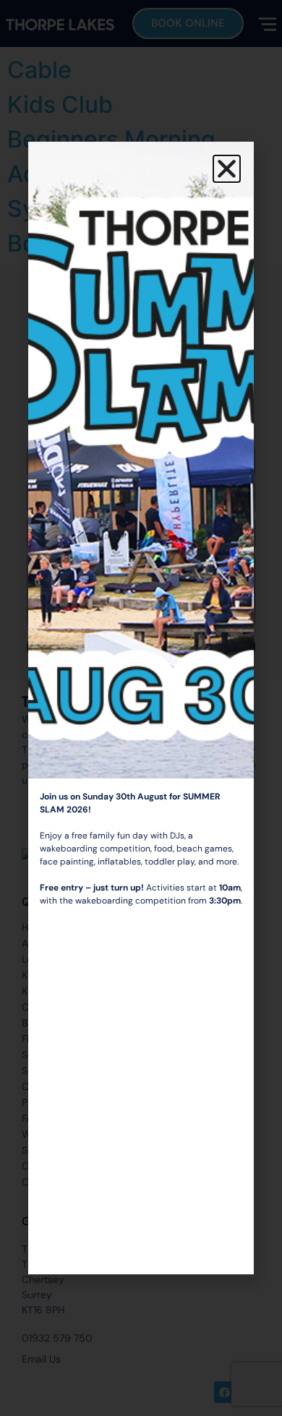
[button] (226, 168)
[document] (141, 708)
